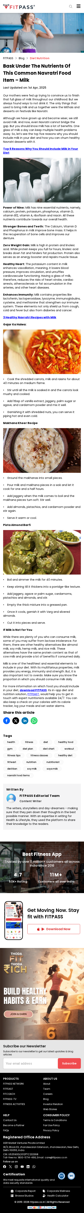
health (11, 742)
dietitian (12, 768)
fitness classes (39, 755)
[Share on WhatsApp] (34, 720)
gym (10, 748)
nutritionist (52, 762)
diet (45, 742)
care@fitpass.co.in (56, 1157)
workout (69, 748)
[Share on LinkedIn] (24, 720)
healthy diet (65, 755)
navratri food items (18, 775)
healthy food (65, 742)
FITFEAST (33, 694)
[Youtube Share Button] (22, 1166)
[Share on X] (15, 720)
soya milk (52, 768)
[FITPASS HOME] (20, 6)
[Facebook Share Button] (4, 1166)
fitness (29, 742)
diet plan (28, 748)
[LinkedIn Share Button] (28, 1166)
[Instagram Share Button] (16, 1166)
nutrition (31, 762)
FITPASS (8, 58)
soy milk (32, 768)
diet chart (48, 748)
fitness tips (13, 755)
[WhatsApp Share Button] (33, 1166)
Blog (21, 58)
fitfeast (11, 762)
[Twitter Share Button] (10, 1166)
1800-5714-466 (27, 1157)
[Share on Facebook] (6, 720)
